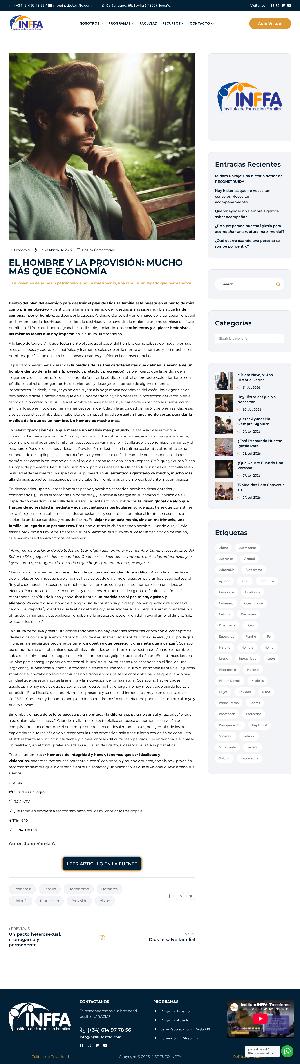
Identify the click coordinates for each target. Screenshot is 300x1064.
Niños (266, 692)
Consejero (226, 603)
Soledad (249, 736)
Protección (49, 901)
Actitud (249, 559)
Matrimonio (227, 669)
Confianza (252, 592)
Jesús (271, 658)
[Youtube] (105, 1045)
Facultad (148, 23)
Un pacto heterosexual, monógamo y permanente (35, 939)
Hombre (247, 647)
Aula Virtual (270, 23)
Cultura (224, 614)
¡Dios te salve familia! (171, 939)
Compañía (226, 592)
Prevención (227, 714)
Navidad (244, 692)
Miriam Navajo (229, 680)
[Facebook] (81, 1045)
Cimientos (267, 581)
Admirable (226, 570)
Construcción (253, 603)
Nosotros (89, 23)
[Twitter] (97, 1045)
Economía (22, 250)
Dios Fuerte (227, 625)
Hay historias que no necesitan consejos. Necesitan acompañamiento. (243, 196)
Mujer (223, 692)
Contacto (200, 23)
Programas (119, 23)
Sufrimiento (227, 747)
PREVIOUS (20, 928)
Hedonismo (78, 889)
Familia (49, 889)
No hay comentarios (98, 250)
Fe (269, 636)
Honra (269, 647)
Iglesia (223, 658)
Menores (253, 669)
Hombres (109, 889)
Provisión (79, 901)
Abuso (223, 548)
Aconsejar (226, 559)
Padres (254, 703)
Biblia (245, 581)
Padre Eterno (229, 703)
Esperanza (227, 636)
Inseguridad (248, 658)
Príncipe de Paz (230, 725)
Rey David (259, 725)
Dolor (250, 625)
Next (189, 934)
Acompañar (247, 548)
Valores (224, 758)
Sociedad (225, 736)
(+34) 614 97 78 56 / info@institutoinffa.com (53, 5)
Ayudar (224, 581)
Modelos (257, 680)
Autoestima (253, 570)
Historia (224, 647)
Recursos (172, 23)
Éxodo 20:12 (249, 758)
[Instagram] (89, 1045)
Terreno (252, 747)
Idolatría (20, 901)
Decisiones (248, 614)
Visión (105, 901)
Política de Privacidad (50, 1057)
